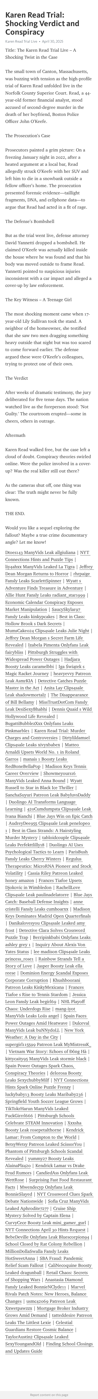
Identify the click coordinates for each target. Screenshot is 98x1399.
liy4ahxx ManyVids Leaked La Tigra (40, 566)
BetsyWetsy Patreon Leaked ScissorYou (43, 1144)
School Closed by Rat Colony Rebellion (43, 1244)
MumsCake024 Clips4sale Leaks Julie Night (47, 630)
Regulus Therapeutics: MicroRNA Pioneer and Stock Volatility (48, 866)
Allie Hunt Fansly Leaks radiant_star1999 (45, 595)
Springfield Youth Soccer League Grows (44, 1101)
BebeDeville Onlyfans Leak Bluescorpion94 (47, 1237)
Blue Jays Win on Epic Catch (64, 816)
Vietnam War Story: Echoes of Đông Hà (47, 1051)
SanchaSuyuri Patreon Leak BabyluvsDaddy (47, 795)
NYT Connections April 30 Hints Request (45, 1229)
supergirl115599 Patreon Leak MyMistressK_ (48, 1044)
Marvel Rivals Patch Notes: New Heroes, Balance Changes (46, 1294)
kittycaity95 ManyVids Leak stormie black (45, 1058)
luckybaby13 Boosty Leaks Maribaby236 (44, 1094)
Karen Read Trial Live (21, 41)
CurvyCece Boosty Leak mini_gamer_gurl (45, 1222)
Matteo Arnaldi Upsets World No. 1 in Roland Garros (42, 752)
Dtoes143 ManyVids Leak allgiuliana (40, 552)
